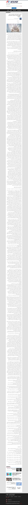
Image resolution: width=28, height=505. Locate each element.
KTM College (7, 497)
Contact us (19, 496)
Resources (14, 10)
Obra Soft (21, 503)
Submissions (19, 10)
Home (8, 10)
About (11, 10)
